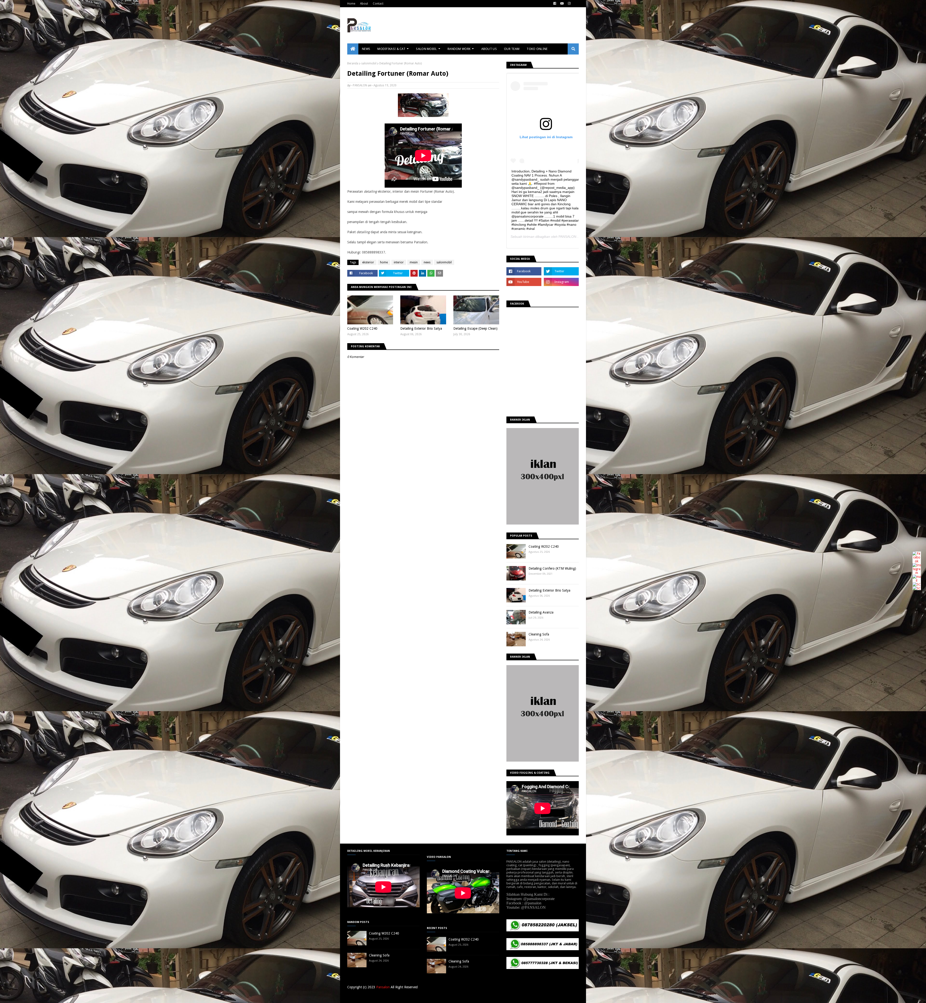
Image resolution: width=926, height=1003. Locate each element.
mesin (414, 262)
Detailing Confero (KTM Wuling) (552, 568)
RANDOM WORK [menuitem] (459, 49)
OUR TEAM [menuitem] (511, 49)
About (364, 3)
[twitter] (561, 271)
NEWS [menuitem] (366, 49)
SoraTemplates (372, 996)
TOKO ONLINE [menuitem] (537, 49)
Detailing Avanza (541, 612)
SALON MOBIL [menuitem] (426, 49)
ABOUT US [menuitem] (489, 49)
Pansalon (383, 987)
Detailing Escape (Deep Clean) (475, 328)
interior (399, 262)
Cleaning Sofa (539, 634)
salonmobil (368, 63)
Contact (378, 3)
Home (351, 3)
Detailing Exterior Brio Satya (421, 328)
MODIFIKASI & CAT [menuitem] (391, 49)
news (427, 262)
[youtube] (562, 3)
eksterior (368, 262)
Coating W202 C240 (362, 328)
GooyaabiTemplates (418, 996)
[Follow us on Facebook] (916, 561)
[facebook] (554, 3)
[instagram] (569, 3)
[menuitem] (352, 49)
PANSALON (360, 85)
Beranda (352, 63)
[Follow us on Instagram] (916, 573)
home (384, 262)
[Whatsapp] (917, 588)
